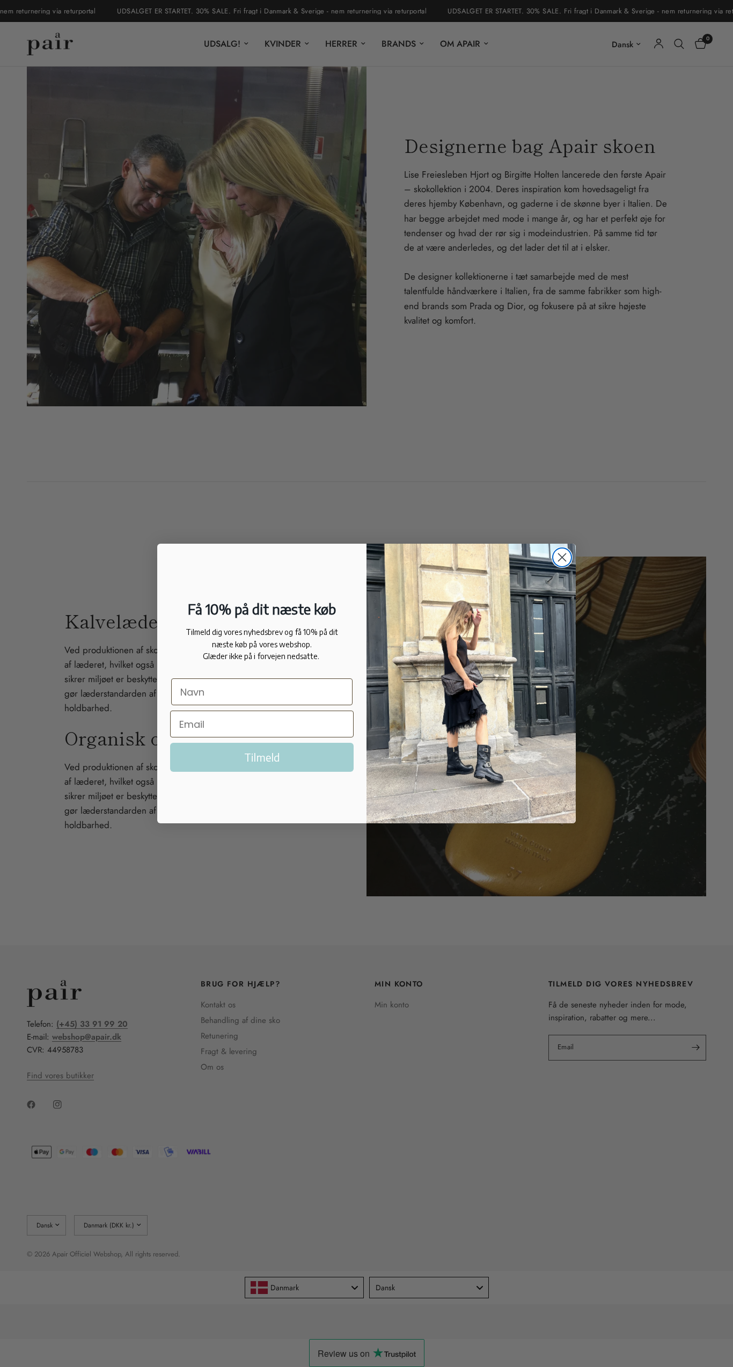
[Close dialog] (562, 557)
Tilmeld (262, 757)
